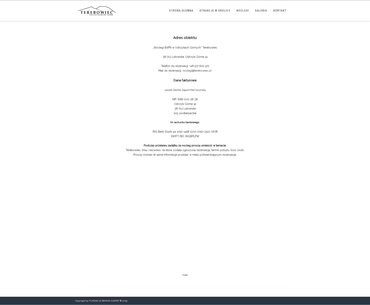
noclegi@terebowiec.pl (197, 70)
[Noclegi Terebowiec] (97, 19)
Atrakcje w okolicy (214, 10)
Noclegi (242, 10)
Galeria (261, 10)
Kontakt (279, 10)
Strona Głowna (181, 10)
